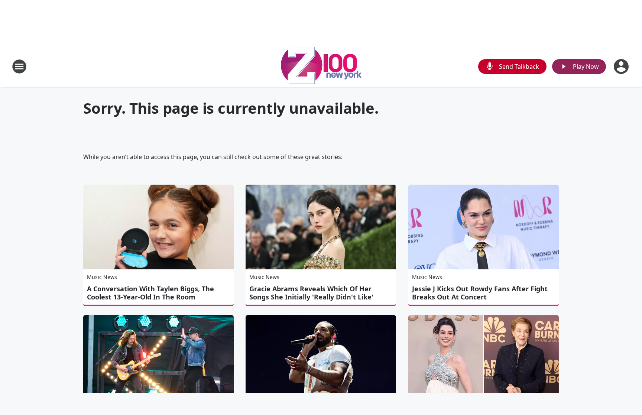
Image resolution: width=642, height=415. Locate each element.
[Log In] (622, 66)
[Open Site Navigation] (19, 66)
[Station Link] (321, 66)
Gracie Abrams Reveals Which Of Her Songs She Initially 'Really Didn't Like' (311, 293)
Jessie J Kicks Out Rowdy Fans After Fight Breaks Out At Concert (480, 293)
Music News (102, 277)
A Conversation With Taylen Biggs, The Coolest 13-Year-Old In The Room (150, 293)
